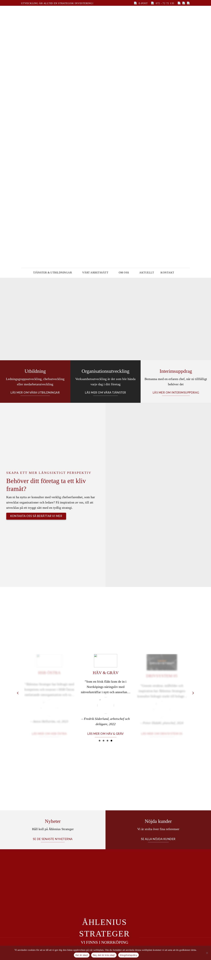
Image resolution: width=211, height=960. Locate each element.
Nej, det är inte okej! (104, 955)
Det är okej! (81, 955)
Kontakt (167, 272)
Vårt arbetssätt (95, 272)
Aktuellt (146, 272)
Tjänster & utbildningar (52, 272)
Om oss (124, 272)
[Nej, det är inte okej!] (207, 953)
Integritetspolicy (128, 955)
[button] (100, 740)
